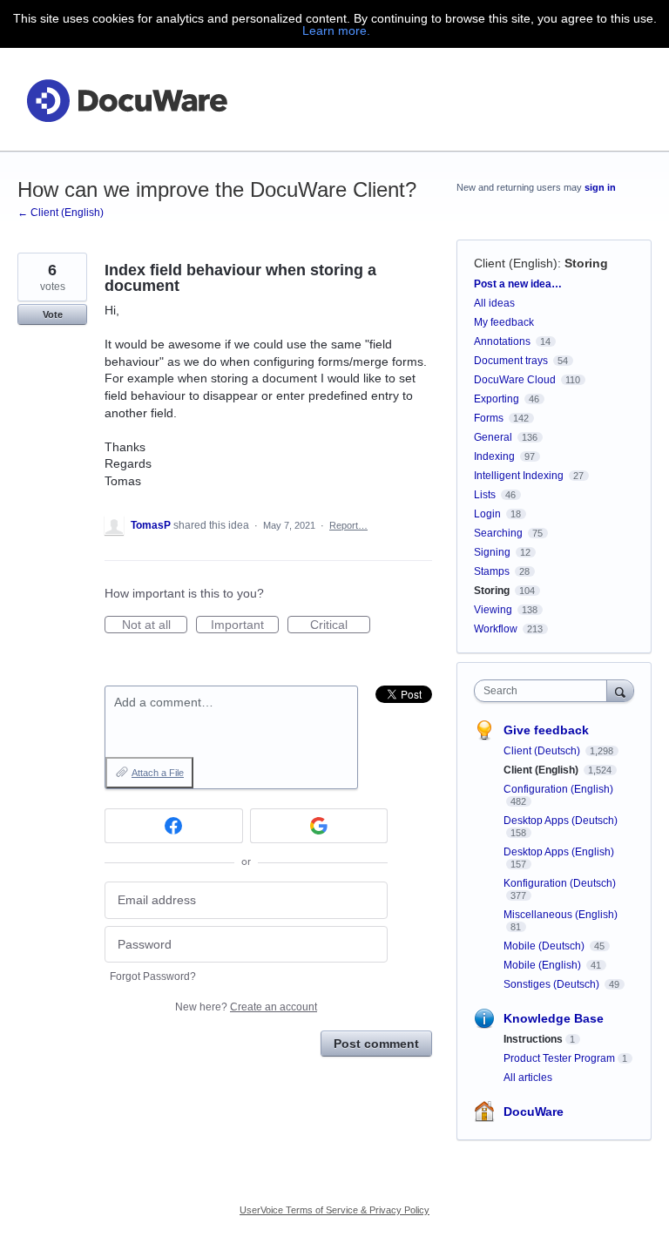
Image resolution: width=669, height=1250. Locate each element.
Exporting (496, 399)
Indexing (494, 456)
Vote (53, 314)
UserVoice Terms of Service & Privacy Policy (334, 1210)
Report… (348, 525)
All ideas (494, 303)
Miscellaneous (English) (560, 915)
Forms (488, 418)
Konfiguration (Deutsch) (559, 883)
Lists (485, 495)
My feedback (504, 322)
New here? (246, 1007)
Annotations (502, 341)
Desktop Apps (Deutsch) (560, 820)
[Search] (620, 690)
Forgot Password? (153, 976)
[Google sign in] (319, 825)
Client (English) (516, 263)
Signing (492, 552)
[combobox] (544, 691)
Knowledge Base (553, 1018)
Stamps (492, 571)
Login (487, 514)
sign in (600, 187)
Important (245, 625)
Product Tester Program (559, 1058)
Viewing (493, 610)
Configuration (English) (558, 789)
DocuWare (533, 1111)
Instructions (533, 1039)
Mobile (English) (543, 965)
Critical (340, 625)
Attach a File (158, 772)
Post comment (376, 1044)
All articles (527, 1077)
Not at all (154, 625)
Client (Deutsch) (543, 751)
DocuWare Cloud (515, 380)
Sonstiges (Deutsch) (552, 984)
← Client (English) (60, 212)
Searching (498, 533)
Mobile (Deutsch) (545, 946)
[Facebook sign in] (174, 825)
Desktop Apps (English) (558, 852)
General (493, 437)
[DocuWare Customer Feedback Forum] (126, 100)
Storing (586, 263)
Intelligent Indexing (519, 476)
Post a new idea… (518, 284)
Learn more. (336, 30)
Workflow (495, 629)
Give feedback (546, 730)
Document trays (511, 361)
